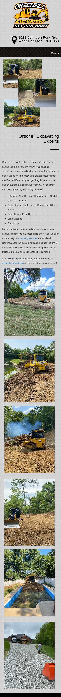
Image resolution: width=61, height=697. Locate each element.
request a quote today (13, 263)
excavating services (27, 238)
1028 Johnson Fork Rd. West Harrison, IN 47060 (38, 39)
